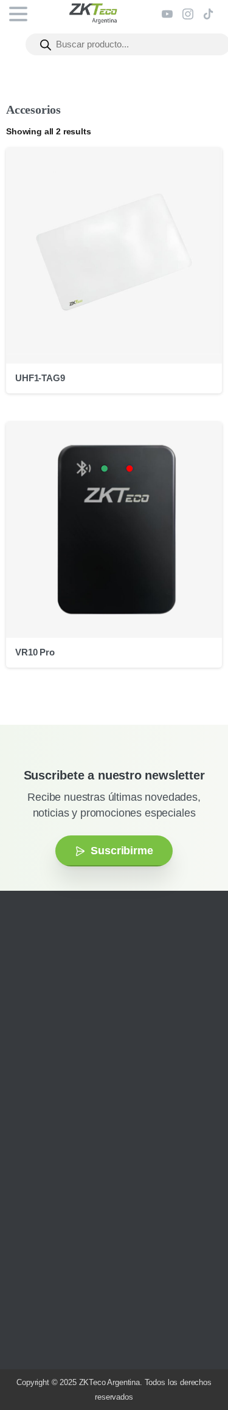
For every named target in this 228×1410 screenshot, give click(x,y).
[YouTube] (167, 14)
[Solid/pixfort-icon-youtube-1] (64, 1073)
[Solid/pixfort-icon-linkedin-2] (82, 1073)
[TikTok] (208, 14)
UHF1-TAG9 (40, 378)
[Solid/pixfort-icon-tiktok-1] (100, 1073)
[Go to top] (194, 1364)
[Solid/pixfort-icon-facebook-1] (45, 1073)
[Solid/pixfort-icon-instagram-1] (27, 1073)
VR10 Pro (35, 652)
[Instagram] (188, 14)
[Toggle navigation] (18, 14)
